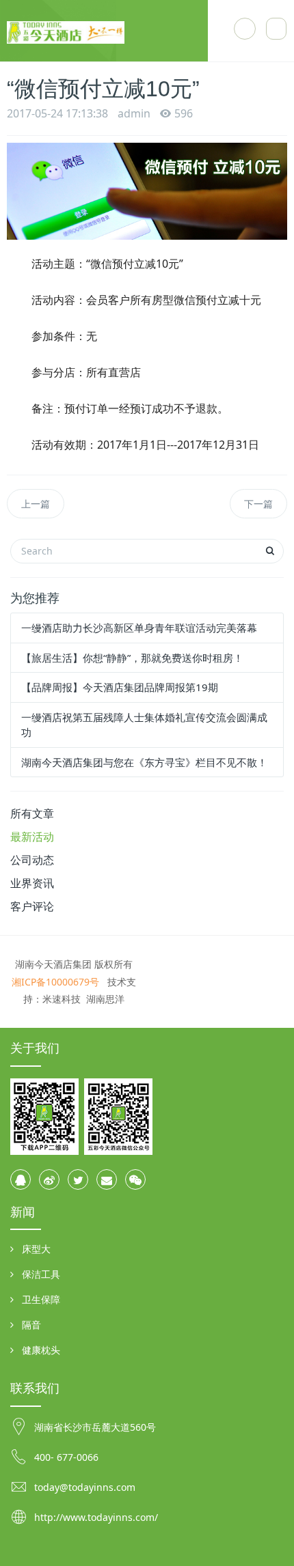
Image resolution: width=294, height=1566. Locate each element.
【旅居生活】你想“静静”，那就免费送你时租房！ (132, 658)
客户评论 (32, 906)
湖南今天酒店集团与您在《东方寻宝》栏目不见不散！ (144, 762)
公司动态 (32, 859)
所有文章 (32, 813)
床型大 (36, 1248)
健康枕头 (41, 1349)
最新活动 (32, 836)
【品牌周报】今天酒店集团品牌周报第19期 (119, 687)
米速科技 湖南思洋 (83, 998)
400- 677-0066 (66, 1457)
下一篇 (258, 503)
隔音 (31, 1324)
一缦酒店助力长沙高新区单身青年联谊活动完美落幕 (139, 627)
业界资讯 (32, 883)
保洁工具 (41, 1274)
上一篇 (35, 503)
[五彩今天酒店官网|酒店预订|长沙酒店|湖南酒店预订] (107, 30)
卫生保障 (41, 1299)
